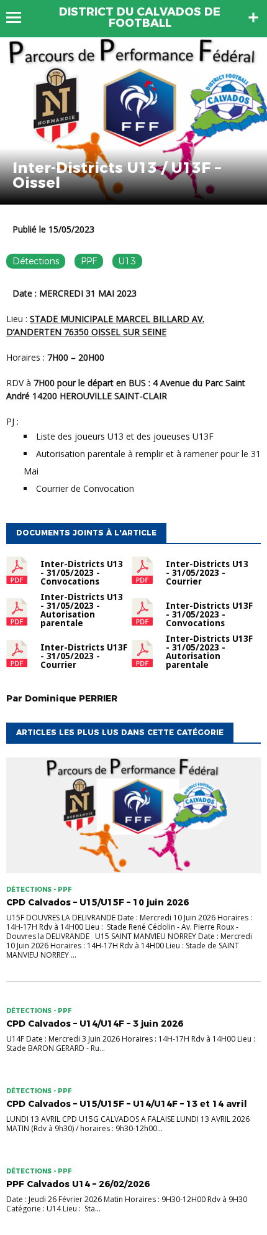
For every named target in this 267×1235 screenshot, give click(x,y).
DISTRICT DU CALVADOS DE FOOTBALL (139, 17)
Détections (35, 261)
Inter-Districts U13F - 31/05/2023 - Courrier (83, 656)
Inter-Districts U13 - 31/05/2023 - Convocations (81, 573)
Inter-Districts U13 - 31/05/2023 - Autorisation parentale (81, 610)
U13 (127, 261)
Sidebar (253, 17)
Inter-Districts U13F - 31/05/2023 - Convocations (209, 614)
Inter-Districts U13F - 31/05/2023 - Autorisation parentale (209, 651)
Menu (19, 17)
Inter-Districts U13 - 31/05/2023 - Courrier (207, 573)
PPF (89, 261)
